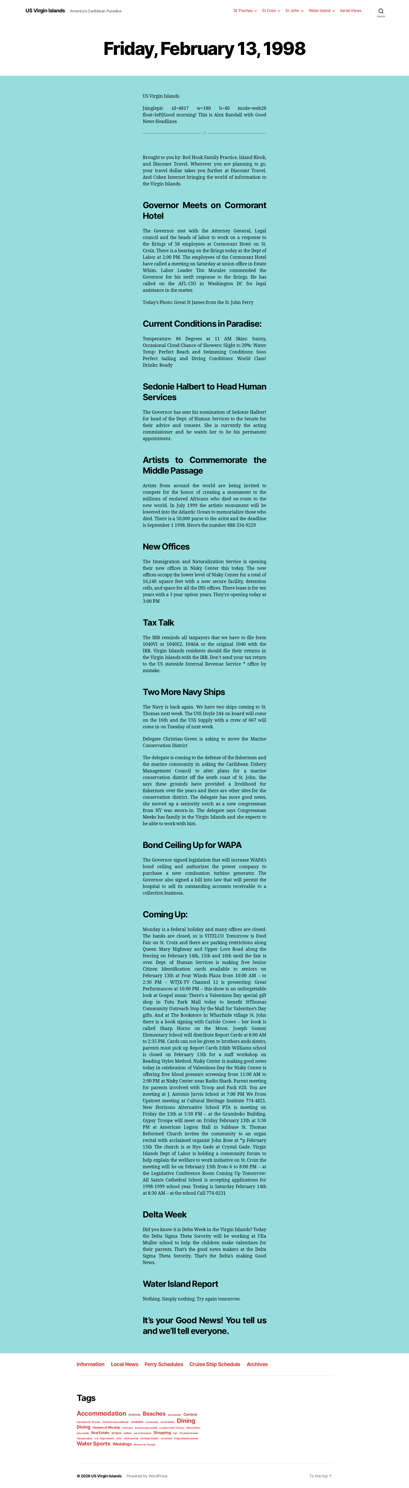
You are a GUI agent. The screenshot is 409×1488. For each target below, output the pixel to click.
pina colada (83, 1433)
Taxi (175, 1433)
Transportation (84, 1438)
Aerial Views (350, 10)
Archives (257, 1364)
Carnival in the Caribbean (115, 1422)
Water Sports (93, 1443)
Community (151, 1422)
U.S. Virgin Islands (104, 1438)
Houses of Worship (106, 1427)
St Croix (269, 10)
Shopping (162, 1432)
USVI (119, 1438)
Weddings (122, 1444)
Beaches (154, 1413)
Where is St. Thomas (144, 1444)
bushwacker (174, 1415)
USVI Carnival (131, 1438)
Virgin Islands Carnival (186, 1438)
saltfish (127, 1433)
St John (292, 10)
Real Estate (100, 1433)
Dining (186, 1420)
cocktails (137, 1422)
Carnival (190, 1414)
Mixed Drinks (193, 1427)
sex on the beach (142, 1433)
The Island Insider (189, 1433)
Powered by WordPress (147, 1476)
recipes (116, 1433)
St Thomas (243, 10)
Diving (83, 1427)
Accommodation (101, 1413)
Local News (124, 1364)
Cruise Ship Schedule (214, 1364)
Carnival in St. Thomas (88, 1422)
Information (91, 1364)
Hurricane (127, 1427)
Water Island (319, 10)
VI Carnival (166, 1438)
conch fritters (167, 1422)
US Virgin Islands (45, 10)
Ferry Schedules (164, 1364)
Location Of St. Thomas (172, 1427)
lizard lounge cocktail (146, 1427)
